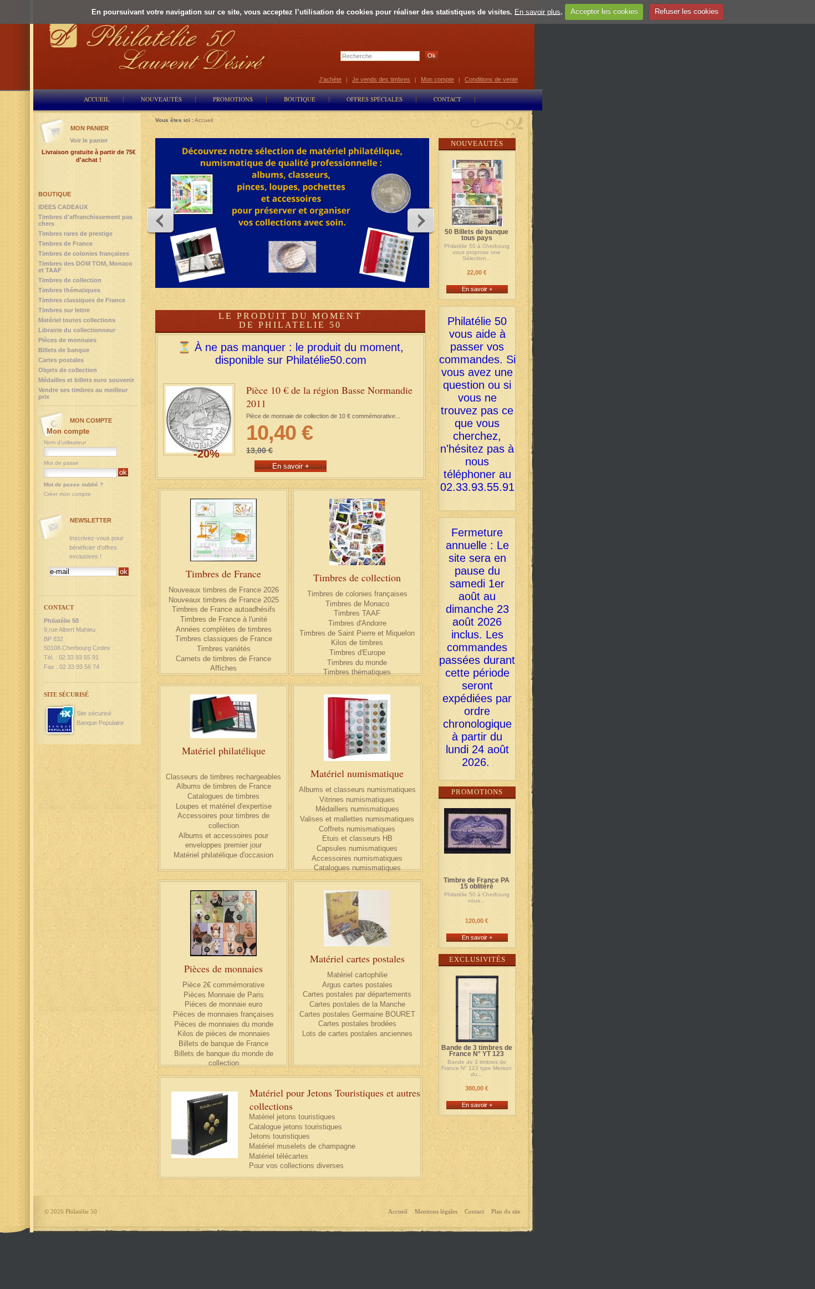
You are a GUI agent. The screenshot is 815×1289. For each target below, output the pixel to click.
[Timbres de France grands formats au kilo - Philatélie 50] (357, 532)
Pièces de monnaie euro (223, 1004)
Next (420, 220)
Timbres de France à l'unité (223, 619)
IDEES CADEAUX (63, 207)
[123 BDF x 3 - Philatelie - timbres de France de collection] (477, 1037)
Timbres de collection (357, 577)
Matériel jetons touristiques (292, 1117)
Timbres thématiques (357, 672)
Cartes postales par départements (357, 994)
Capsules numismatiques (357, 848)
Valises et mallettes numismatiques (357, 819)
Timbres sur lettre (64, 310)
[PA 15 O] (477, 848)
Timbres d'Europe (357, 652)
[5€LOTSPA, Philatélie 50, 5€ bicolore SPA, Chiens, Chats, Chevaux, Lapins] (223, 923)
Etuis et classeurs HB (357, 838)
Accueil (397, 1211)
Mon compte (437, 79)
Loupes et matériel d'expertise (224, 806)
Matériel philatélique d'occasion (223, 855)
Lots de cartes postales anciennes (357, 1033)
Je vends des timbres (381, 79)
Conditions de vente (491, 79)
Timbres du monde (357, 662)
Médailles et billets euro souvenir (86, 380)
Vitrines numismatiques (357, 799)
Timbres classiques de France (223, 639)
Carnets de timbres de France (223, 658)
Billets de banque (63, 350)
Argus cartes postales (357, 985)
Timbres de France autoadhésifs (224, 609)
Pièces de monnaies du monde (223, 1024)
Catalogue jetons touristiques (295, 1127)
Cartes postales (61, 360)
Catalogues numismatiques (357, 868)
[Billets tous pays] (477, 221)
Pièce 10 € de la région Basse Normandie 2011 (329, 396)
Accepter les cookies (604, 11)
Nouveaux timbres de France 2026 (224, 590)
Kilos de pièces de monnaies (223, 1033)
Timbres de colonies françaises (357, 594)
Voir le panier (89, 140)
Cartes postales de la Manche (357, 1004)
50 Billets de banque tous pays (476, 235)
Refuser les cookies (687, 11)
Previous (160, 220)
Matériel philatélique (224, 750)
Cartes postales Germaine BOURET (357, 1014)
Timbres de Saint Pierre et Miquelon (357, 633)
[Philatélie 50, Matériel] (292, 213)
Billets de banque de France (223, 1043)
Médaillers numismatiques (357, 809)
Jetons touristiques (279, 1136)
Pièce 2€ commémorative (223, 985)
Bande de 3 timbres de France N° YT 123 (476, 1051)
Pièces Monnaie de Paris (224, 995)
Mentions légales (436, 1211)
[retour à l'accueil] (157, 45)
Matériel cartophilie (357, 975)
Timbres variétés (224, 648)
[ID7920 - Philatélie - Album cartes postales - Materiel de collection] (357, 918)
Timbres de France (223, 573)
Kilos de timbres (357, 642)
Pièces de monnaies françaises (223, 1014)
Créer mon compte (67, 494)
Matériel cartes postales (357, 958)
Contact (474, 1211)
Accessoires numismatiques (357, 858)
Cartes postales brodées (357, 1023)
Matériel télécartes (278, 1156)
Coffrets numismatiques (357, 829)
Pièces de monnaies (223, 968)
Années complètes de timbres (224, 629)
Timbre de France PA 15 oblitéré (477, 883)
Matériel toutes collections (76, 320)
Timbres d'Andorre (357, 623)
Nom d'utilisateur (65, 442)
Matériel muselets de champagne (302, 1146)
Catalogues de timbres (223, 796)
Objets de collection (67, 370)
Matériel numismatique (357, 773)
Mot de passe (61, 463)
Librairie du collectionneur (76, 330)
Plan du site (506, 1211)
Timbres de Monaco (357, 604)
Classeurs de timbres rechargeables (223, 777)
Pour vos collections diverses (296, 1165)
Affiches (223, 668)
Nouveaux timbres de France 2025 (224, 600)
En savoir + (477, 289)
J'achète (330, 79)
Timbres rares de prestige (75, 233)
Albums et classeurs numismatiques (357, 789)
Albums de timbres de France (223, 786)
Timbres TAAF (357, 613)
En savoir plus (538, 11)
